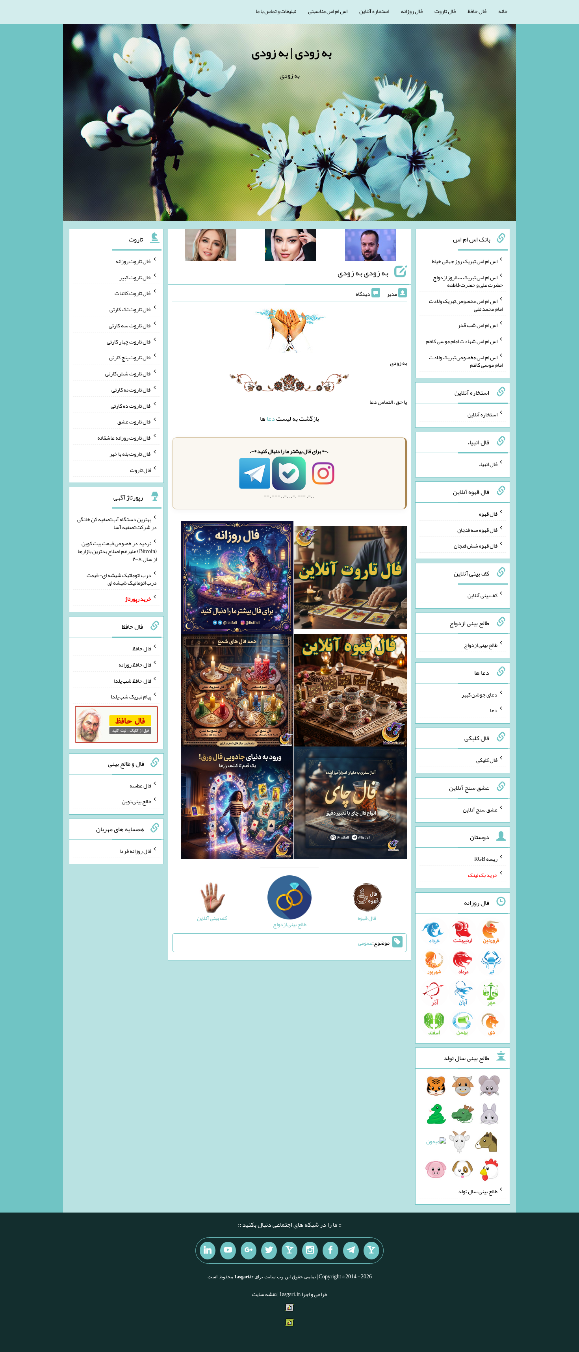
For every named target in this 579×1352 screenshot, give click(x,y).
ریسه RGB (485, 858)
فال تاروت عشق (134, 421)
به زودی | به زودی (292, 52)
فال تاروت (445, 11)
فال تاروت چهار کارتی (129, 341)
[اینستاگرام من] (310, 1251)
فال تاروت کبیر (135, 276)
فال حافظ (477, 11)
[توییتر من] (269, 1251)
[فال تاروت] (350, 579)
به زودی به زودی (363, 272)
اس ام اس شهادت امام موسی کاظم (461, 341)
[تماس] (289, 1251)
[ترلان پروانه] (290, 246)
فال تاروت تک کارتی (130, 309)
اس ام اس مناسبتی (327, 11)
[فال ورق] (237, 804)
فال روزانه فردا (135, 850)
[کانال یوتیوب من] (228, 1251)
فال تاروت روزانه (133, 261)
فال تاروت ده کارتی (131, 405)
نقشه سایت (264, 1294)
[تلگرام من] (351, 1251)
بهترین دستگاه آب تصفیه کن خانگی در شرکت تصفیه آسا (117, 523)
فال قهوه (488, 513)
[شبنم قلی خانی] (210, 246)
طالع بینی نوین (136, 801)
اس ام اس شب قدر (477, 325)
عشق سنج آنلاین (480, 809)
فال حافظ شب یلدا (132, 680)
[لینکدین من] (207, 1251)
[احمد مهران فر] (370, 246)
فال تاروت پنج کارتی (130, 357)
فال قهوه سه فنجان (477, 529)
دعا (271, 418)
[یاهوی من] (371, 1251)
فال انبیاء (488, 464)
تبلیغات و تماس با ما (276, 11)
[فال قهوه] (350, 691)
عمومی (365, 942)
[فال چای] (350, 804)
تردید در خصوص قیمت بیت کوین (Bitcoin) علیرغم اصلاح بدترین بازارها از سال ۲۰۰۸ (117, 551)
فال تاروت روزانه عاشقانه (124, 437)
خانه (503, 11)
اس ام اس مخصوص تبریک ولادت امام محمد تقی (466, 304)
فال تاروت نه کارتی (131, 389)
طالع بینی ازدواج (480, 644)
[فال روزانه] (237, 579)
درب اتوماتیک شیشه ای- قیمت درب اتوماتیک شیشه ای (122, 578)
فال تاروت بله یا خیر (130, 453)
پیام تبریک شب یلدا (131, 696)
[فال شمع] (237, 691)
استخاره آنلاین (374, 11)
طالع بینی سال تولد (477, 1191)
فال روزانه (412, 11)
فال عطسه (140, 785)
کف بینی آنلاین (482, 595)
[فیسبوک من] (330, 1251)
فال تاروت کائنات (133, 293)
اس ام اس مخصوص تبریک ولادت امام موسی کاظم (466, 360)
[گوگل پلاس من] (248, 1251)
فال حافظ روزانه (135, 664)
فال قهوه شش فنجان (475, 545)
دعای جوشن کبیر (479, 694)
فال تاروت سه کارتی (130, 325)
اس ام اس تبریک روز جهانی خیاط (464, 261)
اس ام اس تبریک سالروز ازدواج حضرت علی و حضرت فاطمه (468, 280)
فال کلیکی (486, 759)
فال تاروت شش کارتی (128, 373)
